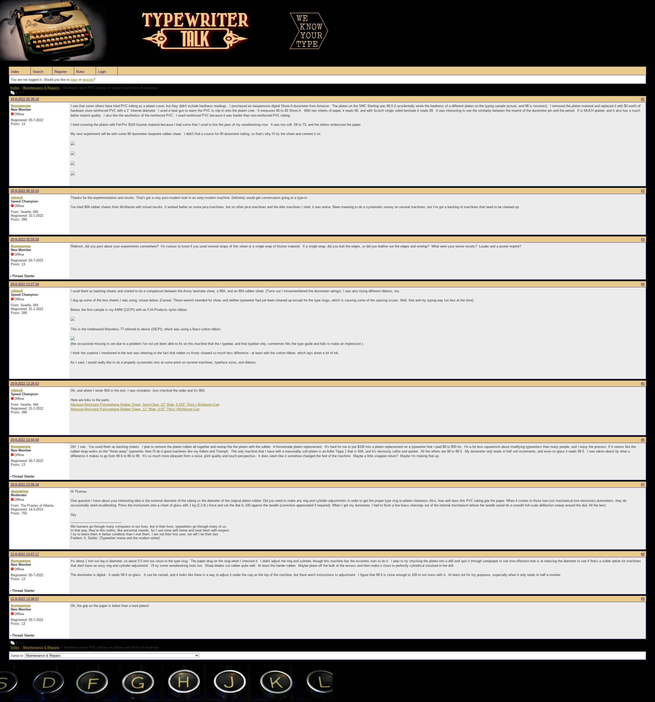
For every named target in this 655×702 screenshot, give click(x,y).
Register (60, 72)
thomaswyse (20, 106)
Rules (80, 72)
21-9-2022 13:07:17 (24, 554)
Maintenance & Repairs (41, 88)
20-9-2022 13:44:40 (24, 440)
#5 (643, 384)
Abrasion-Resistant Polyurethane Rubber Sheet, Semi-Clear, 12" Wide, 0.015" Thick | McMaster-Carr (145, 404)
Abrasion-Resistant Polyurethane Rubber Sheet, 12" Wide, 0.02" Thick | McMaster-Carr (135, 409)
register (87, 80)
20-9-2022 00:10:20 (24, 191)
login (74, 80)
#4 (643, 284)
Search (38, 72)
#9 (643, 599)
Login (102, 72)
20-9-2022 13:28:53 (24, 384)
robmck (17, 197)
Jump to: (18, 656)
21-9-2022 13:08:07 (24, 599)
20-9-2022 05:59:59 (24, 239)
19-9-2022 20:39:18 (24, 99)
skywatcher (19, 491)
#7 (643, 484)
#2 (643, 191)
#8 (643, 554)
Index (15, 72)
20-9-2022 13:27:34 (24, 284)
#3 (643, 239)
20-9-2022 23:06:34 (24, 484)
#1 (643, 99)
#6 (643, 440)
